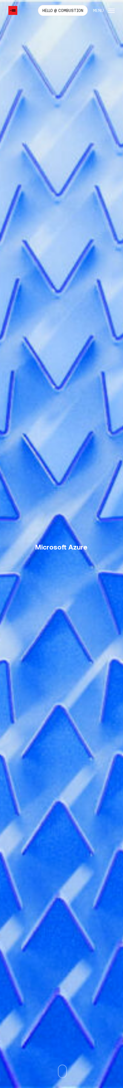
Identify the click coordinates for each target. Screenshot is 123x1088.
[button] (104, 10)
